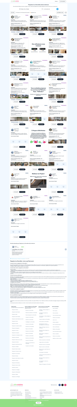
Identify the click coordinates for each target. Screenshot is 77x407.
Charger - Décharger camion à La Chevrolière (44, 327)
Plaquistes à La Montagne (16, 376)
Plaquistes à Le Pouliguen (16, 369)
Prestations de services (14, 258)
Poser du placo (55, 310)
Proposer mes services (28, 396)
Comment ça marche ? (28, 393)
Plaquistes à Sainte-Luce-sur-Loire (17, 339)
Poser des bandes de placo (57, 315)
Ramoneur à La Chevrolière (30, 338)
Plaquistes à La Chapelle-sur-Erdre (17, 335)
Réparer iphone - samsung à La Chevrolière (43, 334)
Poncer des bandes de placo (57, 331)
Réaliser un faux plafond (56, 329)
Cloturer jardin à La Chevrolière (44, 321)
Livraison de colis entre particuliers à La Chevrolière (45, 355)
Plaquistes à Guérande (15, 337)
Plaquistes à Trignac (15, 374)
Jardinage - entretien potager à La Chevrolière (44, 310)
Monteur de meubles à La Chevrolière (31, 312)
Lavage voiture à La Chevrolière (44, 342)
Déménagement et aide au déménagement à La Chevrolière (44, 324)
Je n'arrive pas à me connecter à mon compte (16, 393)
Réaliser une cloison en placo (57, 338)
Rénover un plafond (56, 333)
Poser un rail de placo (56, 326)
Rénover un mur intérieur (56, 336)
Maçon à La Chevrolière (29, 328)
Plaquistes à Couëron (15, 330)
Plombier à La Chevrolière (29, 335)
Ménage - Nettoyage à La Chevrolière (45, 364)
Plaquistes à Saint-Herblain (16, 316)
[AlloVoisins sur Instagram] (65, 385)
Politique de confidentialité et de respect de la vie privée (46, 393)
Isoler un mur (55, 319)
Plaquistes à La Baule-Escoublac (17, 325)
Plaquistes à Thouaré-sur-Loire (16, 351)
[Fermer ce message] (75, 400)
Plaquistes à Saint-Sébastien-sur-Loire (17, 318)
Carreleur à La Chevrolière (30, 317)
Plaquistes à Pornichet (15, 342)
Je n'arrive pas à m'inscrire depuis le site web (16, 394)
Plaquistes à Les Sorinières (16, 353)
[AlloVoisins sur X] (62, 385)
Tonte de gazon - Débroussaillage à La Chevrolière (45, 316)
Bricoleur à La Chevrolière (29, 310)
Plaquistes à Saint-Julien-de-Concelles (17, 358)
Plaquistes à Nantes (15, 309)
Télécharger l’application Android (58, 393)
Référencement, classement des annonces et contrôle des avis (45, 395)
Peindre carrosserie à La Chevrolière (44, 339)
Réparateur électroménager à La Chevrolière (44, 331)
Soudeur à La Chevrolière (29, 319)
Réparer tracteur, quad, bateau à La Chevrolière (44, 350)
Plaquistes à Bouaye (15, 355)
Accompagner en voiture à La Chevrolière (43, 361)
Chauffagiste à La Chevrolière (30, 321)
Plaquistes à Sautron (15, 367)
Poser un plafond (55, 308)
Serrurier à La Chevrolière (29, 340)
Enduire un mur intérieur (56, 317)
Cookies (41, 398)
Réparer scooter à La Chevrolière (44, 346)
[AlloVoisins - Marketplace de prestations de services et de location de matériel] (15, 1)
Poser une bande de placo (57, 324)
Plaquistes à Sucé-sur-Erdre (16, 365)
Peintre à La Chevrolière (29, 333)
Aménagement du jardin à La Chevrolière (43, 313)
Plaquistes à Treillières (15, 346)
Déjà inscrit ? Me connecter (38, 404)
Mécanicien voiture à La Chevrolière (44, 344)
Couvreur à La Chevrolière (29, 324)
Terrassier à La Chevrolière (30, 345)
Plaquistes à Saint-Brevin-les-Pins (17, 344)
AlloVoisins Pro (27, 394)
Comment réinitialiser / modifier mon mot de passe (16, 396)
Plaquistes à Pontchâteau (16, 362)
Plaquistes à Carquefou (15, 332)
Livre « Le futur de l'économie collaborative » (31, 397)
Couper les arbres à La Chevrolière (44, 319)
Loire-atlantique (23, 258)
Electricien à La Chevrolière (30, 326)
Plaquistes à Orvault (15, 323)
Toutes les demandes (28, 395)
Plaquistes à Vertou (15, 321)
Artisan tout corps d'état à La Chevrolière (30, 343)
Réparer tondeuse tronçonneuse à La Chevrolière (44, 337)
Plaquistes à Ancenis (15, 360)
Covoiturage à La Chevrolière (43, 352)
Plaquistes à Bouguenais (15, 328)
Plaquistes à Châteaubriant (16, 372)
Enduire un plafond (55, 322)
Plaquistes (19, 258)
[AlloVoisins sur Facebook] (60, 385)
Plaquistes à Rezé (14, 314)
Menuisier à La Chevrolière (30, 331)
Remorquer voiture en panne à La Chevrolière (44, 358)
